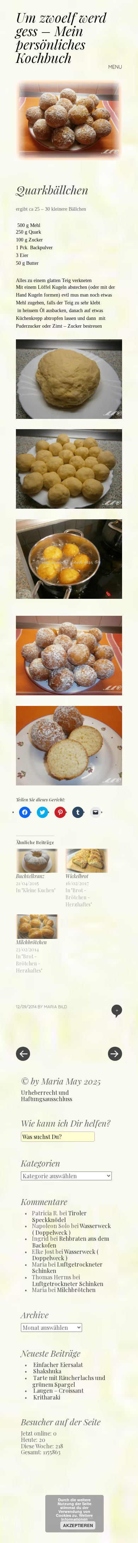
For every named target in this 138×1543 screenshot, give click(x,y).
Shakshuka (47, 1371)
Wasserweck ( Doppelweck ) (65, 1255)
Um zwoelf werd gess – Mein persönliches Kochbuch (61, 37)
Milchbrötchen (31, 942)
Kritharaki (46, 1397)
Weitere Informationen (77, 1517)
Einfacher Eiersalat (58, 1364)
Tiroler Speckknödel (59, 1216)
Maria (50, 1006)
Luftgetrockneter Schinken (67, 1268)
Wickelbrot (76, 876)
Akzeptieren (78, 1525)
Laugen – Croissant (58, 1390)
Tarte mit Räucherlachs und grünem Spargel (68, 1381)
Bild (62, 1006)
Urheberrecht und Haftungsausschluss (46, 1096)
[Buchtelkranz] (37, 861)
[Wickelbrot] (86, 861)
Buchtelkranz (30, 876)
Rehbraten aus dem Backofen (70, 1242)
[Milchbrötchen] (37, 926)
